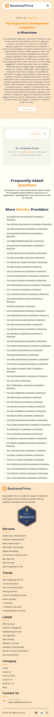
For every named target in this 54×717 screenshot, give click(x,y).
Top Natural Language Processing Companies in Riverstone (26, 444)
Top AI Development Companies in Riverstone (26, 311)
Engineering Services (12, 632)
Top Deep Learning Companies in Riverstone (25, 455)
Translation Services (12, 607)
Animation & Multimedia (13, 647)
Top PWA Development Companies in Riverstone (27, 376)
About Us (7, 672)
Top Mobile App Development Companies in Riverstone (25, 218)
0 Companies (27, 109)
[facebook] (36, 712)
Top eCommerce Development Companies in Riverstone (25, 246)
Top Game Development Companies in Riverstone (28, 359)
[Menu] (47, 5)
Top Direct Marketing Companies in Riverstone (26, 393)
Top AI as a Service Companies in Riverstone (25, 459)
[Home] (19, 5)
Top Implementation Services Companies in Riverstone (24, 300)
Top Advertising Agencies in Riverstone (23, 355)
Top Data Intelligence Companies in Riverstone (26, 411)
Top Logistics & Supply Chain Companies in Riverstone (24, 369)
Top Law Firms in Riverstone (19, 381)
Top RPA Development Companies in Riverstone (27, 341)
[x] (47, 712)
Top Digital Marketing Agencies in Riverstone (25, 241)
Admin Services (9, 599)
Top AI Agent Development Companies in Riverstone (29, 425)
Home (19, 18)
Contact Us (8, 680)
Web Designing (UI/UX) (13, 580)
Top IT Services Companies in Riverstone (24, 289)
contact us (26, 152)
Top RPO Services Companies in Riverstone (25, 402)
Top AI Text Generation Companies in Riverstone (27, 478)
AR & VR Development (13, 587)
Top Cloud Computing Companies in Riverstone (26, 280)
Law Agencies (9, 635)
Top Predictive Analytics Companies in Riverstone (27, 473)
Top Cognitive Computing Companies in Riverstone (28, 464)
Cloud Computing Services (14, 595)
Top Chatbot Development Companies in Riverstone (29, 346)
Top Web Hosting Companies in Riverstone (25, 324)
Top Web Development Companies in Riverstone (27, 229)
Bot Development (11, 655)
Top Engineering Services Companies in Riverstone (28, 315)
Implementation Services (14, 611)
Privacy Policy (9, 676)
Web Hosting (8, 639)
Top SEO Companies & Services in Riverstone (26, 258)
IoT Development (10, 584)
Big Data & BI (9, 559)
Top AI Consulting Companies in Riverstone (25, 434)
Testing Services (10, 591)
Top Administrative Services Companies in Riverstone (29, 285)
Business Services (11, 643)
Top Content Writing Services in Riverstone (25, 350)
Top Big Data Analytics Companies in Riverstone (27, 253)
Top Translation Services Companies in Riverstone (28, 294)
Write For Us (8, 683)
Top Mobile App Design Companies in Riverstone (27, 262)
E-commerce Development (15, 555)
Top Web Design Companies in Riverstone (24, 267)
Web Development (11, 543)
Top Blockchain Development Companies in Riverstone (24, 234)
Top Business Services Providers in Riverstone (26, 406)
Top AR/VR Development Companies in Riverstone (28, 276)
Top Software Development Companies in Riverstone (29, 224)
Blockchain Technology (13, 547)
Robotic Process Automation (15, 651)
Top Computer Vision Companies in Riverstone (26, 450)
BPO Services (9, 624)
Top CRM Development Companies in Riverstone (27, 420)
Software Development (13, 539)
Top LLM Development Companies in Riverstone (27, 469)
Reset (36, 134)
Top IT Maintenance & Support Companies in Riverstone (25, 386)
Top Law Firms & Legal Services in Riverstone (26, 320)
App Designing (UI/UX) (13, 567)
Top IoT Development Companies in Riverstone (26, 271)
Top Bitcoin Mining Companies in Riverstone (25, 415)
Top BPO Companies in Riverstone (21, 306)
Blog (5, 687)
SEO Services (9, 563)
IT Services (8, 603)
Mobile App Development (14, 536)
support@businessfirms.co (20, 702)
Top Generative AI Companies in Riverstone (25, 429)
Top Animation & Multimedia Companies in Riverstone (24, 334)
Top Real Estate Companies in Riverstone (24, 397)
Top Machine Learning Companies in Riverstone (26, 438)
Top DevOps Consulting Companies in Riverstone (27, 364)
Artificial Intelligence (12, 628)
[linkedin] (41, 712)
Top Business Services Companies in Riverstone (27, 329)
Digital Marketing (10, 551)
